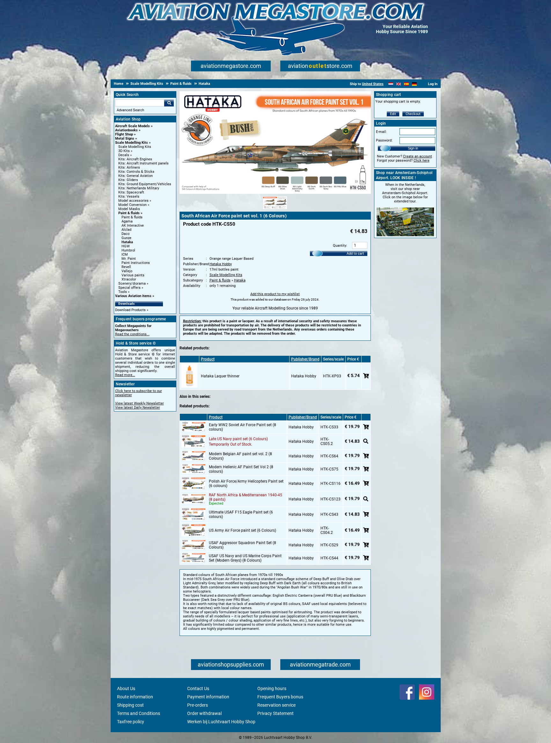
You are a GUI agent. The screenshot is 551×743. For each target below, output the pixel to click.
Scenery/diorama (132, 283)
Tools (122, 292)
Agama (127, 221)
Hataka (127, 242)
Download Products (130, 310)
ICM (124, 254)
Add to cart (355, 253)
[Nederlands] (390, 84)
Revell (126, 267)
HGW (125, 246)
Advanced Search (130, 110)
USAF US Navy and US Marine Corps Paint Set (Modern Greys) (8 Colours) (245, 558)
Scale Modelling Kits (131, 143)
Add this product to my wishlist (275, 294)
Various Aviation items (133, 296)
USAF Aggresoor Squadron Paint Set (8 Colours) (242, 545)
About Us (126, 688)
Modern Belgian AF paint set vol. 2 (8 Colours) (240, 456)
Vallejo (126, 271)
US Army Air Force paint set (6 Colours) (242, 530)
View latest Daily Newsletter (137, 407)
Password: (384, 140)
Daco (125, 234)
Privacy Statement (275, 713)
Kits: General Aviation (135, 176)
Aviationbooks (126, 130)
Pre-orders (197, 705)
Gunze (126, 238)
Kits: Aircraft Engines (135, 159)
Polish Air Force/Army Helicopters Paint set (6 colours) (246, 483)
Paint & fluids (129, 213)
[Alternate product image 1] (275, 209)
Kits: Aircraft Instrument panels (143, 163)
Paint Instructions (135, 263)
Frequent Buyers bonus (280, 696)
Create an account (417, 156)
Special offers (129, 288)
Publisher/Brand (305, 359)
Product (208, 359)
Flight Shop (124, 134)
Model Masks (129, 209)
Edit (393, 114)
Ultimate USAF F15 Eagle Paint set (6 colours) (241, 514)
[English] (398, 84)
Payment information (208, 696)
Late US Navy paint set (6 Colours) (238, 439)
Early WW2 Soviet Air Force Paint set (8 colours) (242, 427)
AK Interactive (132, 225)
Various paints (132, 275)
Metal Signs (124, 138)
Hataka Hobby (220, 264)
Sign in (413, 148)
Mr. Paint (128, 259)
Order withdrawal (204, 713)
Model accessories (133, 201)
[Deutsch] (414, 84)
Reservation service (276, 705)
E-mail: (381, 132)
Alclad (126, 230)
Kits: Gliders (128, 180)
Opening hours (271, 688)
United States (373, 84)
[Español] (406, 84)
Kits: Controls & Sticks (136, 172)
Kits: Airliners (129, 167)
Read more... (125, 375)
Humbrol (128, 250)
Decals (123, 155)
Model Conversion (132, 205)
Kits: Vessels (128, 196)
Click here (422, 160)
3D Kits (124, 151)
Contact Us (198, 688)
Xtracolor (128, 279)
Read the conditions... (132, 334)
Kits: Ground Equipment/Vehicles (144, 184)
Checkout (413, 114)
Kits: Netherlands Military (138, 188)
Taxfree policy (130, 721)
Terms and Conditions (138, 713)
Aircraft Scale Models (132, 126)
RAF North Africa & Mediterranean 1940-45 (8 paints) (245, 497)
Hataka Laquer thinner (220, 376)
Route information (135, 696)
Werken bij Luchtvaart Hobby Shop (221, 721)
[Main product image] (275, 192)
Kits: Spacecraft (131, 192)
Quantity (339, 246)
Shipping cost (130, 705)
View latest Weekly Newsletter (139, 403)
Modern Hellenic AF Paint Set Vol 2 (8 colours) (241, 469)
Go (169, 102)
